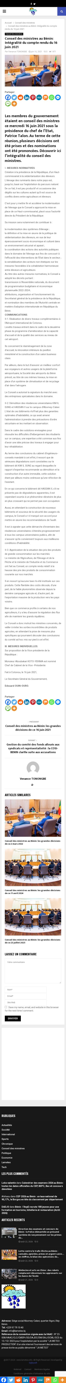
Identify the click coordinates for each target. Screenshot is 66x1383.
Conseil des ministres (14, 34)
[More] (14, 103)
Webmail (17, 1369)
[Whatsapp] (51, 97)
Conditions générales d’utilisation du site (32, 1373)
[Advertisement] (33, 1064)
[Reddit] (20, 97)
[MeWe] (39, 97)
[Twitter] (14, 97)
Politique (6, 1153)
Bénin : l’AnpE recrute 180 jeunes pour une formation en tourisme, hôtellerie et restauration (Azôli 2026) (31, 1210)
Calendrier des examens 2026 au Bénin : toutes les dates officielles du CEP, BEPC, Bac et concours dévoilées (33, 1186)
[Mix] (45, 97)
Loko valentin (9, 1183)
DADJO (5, 1207)
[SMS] (8, 103)
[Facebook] (8, 97)
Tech (4, 1167)
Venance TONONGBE (17, 52)
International (8, 1134)
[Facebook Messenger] (58, 97)
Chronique (7, 1144)
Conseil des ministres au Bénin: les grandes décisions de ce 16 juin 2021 (33, 728)
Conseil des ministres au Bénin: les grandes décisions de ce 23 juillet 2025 (32, 941)
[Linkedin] (26, 97)
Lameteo (6, 1162)
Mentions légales (42, 1369)
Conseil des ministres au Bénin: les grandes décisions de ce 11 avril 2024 (32, 892)
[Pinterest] (33, 97)
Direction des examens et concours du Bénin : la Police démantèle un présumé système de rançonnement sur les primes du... (40, 1233)
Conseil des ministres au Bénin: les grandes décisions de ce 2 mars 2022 (32, 842)
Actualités (7, 1125)
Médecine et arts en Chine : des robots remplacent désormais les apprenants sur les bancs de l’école (40, 1273)
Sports (5, 1139)
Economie (7, 1157)
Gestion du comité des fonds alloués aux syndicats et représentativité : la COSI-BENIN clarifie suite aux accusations (33, 748)
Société (6, 1129)
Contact (27, 1369)
